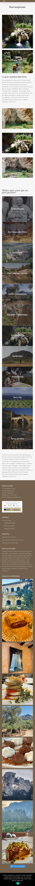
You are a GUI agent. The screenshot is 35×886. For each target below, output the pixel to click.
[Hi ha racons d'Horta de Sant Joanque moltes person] (17, 594)
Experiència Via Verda (9, 537)
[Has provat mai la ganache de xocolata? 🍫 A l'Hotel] (17, 752)
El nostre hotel (6, 520)
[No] (33, 879)
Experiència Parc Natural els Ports (12, 540)
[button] (4, 1)
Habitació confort (9, 526)
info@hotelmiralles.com (13, 497)
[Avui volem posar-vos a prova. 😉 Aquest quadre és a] (17, 657)
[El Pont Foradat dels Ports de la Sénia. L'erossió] (17, 784)
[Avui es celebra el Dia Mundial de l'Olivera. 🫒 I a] (17, 721)
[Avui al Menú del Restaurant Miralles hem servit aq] (17, 689)
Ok (18, 883)
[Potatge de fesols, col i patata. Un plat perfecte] (17, 626)
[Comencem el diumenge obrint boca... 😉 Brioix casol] (17, 848)
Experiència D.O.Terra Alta (10, 543)
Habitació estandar (10, 523)
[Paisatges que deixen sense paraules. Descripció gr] (17, 816)
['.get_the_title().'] (17, 209)
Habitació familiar (9, 529)
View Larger (18, 117)
